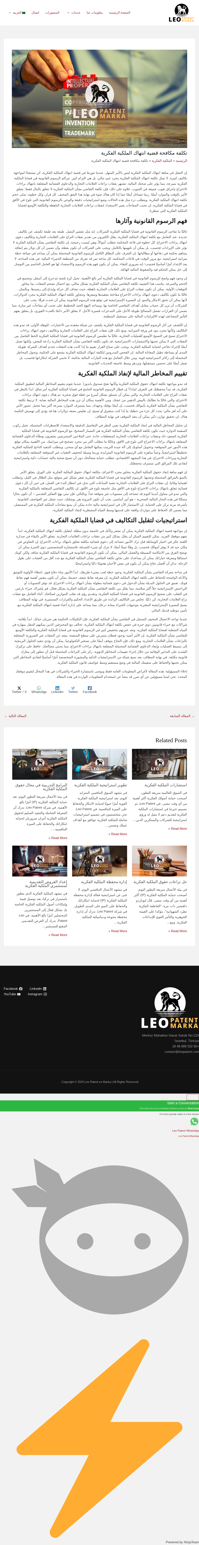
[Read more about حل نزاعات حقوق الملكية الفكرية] (159, 861)
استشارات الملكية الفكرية (166, 785)
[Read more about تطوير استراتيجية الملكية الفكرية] (99, 764)
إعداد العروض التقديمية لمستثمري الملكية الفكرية (46, 884)
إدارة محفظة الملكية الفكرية (104, 882)
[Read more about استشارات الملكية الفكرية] (159, 764)
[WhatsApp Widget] (193, 1097)
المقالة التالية (15, 716)
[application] (68, 12)
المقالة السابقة (182, 716)
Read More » (177, 829)
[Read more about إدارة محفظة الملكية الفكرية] (99, 861)
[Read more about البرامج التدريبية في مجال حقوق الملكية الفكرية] (39, 764)
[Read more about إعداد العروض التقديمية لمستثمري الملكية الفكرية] (39, 861)
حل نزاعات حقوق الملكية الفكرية (160, 882)
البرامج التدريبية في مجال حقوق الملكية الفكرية (41, 787)
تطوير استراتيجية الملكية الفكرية (100, 785)
